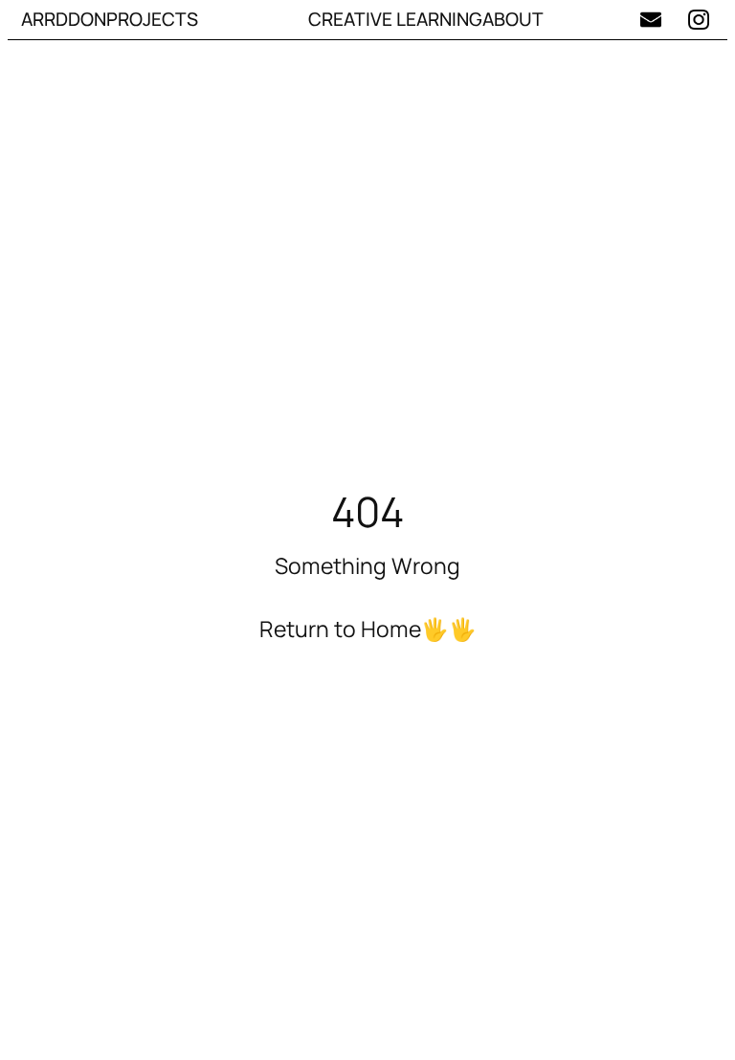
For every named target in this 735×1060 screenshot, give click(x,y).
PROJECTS (152, 20)
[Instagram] (699, 19)
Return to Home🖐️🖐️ (368, 628)
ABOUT (513, 20)
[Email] (650, 19)
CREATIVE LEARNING (395, 20)
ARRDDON (63, 20)
